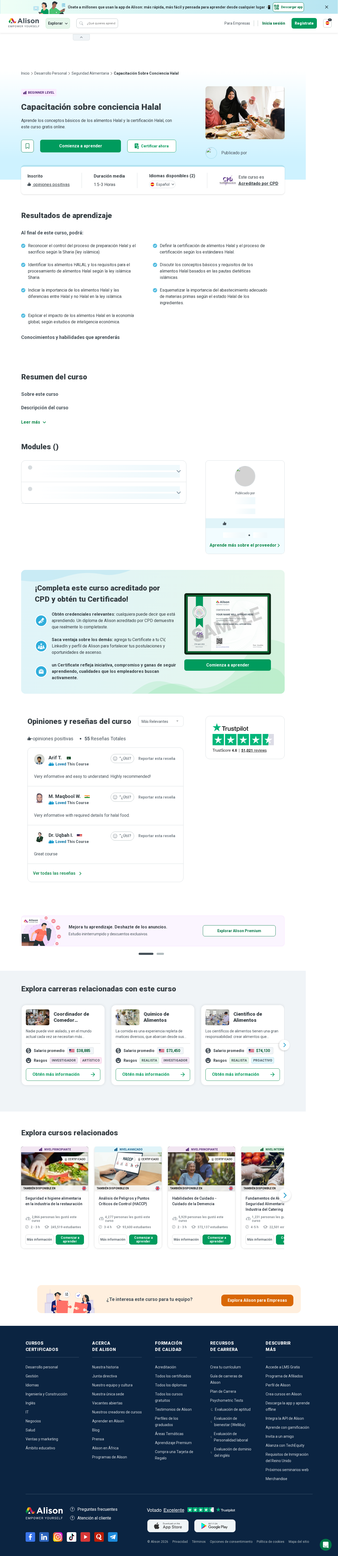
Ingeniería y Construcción (46, 1394)
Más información (39, 1239)
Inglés (30, 1403)
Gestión (32, 1376)
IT (27, 1412)
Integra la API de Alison (285, 1418)
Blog (96, 1430)
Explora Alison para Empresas (257, 1300)
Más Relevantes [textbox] (155, 721)
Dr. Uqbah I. (61, 835)
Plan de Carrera (223, 1391)
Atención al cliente (94, 1518)
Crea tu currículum (225, 1367)
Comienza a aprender (80, 145)
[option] (153, 930)
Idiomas (32, 1385)
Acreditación (165, 1367)
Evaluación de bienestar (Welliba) (229, 1421)
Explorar (55, 23)
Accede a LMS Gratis (283, 1367)
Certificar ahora (155, 146)
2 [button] (156, 958)
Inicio (25, 73)
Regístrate (304, 23)
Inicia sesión (273, 23)
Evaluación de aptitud (233, 1409)
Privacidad (180, 1542)
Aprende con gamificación (287, 1427)
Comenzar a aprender (70, 1239)
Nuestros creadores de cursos (117, 1412)
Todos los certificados (173, 1376)
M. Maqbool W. (65, 796)
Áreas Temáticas (169, 1434)
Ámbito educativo (40, 1448)
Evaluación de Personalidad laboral (231, 1437)
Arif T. (55, 757)
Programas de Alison (109, 1457)
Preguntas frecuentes (97, 1509)
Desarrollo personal (50, 73)
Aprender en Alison (108, 1421)
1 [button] (144, 958)
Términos (199, 1542)
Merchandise (276, 1479)
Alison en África (105, 1448)
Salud (30, 1430)
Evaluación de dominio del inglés (232, 1452)
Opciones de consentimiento (231, 1542)
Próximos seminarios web (287, 1470)
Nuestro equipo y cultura (112, 1385)
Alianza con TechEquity (285, 1445)
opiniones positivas (51, 184)
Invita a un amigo (280, 1436)
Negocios (33, 1421)
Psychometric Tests (226, 1400)
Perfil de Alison (278, 1385)
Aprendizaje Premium (173, 1443)
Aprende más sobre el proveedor (243, 545)
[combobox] (161, 721)
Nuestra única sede (108, 1394)
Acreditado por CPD (258, 183)
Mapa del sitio (299, 1542)
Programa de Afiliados (284, 1376)
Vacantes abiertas (107, 1403)
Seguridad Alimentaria (90, 73)
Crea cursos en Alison (284, 1394)
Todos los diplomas (171, 1385)
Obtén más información (55, 1074)
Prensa (98, 1439)
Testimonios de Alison (173, 1409)
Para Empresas (237, 23)
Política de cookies (270, 1542)
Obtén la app (222, 931)
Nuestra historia (105, 1367)
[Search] (81, 23)
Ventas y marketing (42, 1439)
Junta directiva (104, 1376)
